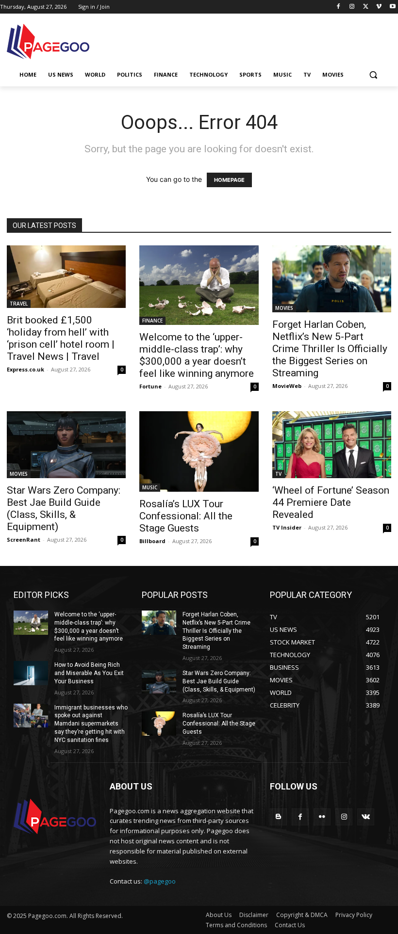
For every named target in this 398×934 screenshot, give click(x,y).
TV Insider (286, 527)
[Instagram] (352, 7)
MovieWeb (286, 385)
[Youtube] (392, 7)
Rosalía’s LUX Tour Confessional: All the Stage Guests (185, 516)
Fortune (150, 386)
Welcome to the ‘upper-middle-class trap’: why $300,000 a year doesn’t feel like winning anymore (196, 355)
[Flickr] (322, 816)
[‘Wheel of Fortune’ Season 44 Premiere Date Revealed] (331, 444)
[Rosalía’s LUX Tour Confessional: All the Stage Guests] (198, 451)
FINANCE (152, 320)
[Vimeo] (378, 7)
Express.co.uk (25, 369)
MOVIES (284, 308)
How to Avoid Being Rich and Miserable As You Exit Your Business (89, 673)
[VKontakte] (365, 816)
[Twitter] (365, 7)
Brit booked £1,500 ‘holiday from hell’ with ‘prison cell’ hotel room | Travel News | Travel (61, 338)
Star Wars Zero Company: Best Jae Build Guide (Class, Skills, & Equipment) (63, 508)
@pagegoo (160, 881)
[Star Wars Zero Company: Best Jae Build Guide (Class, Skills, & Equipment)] (66, 444)
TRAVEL (19, 303)
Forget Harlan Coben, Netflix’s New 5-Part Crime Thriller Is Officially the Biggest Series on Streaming (329, 349)
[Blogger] (278, 816)
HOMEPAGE (229, 180)
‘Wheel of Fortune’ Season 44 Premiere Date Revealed (330, 502)
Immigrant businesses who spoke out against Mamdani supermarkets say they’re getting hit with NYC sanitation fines (91, 723)
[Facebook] (338, 7)
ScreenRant (23, 539)
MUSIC (149, 487)
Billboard (152, 541)
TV (278, 473)
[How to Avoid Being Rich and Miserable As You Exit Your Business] (31, 673)
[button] (373, 75)
